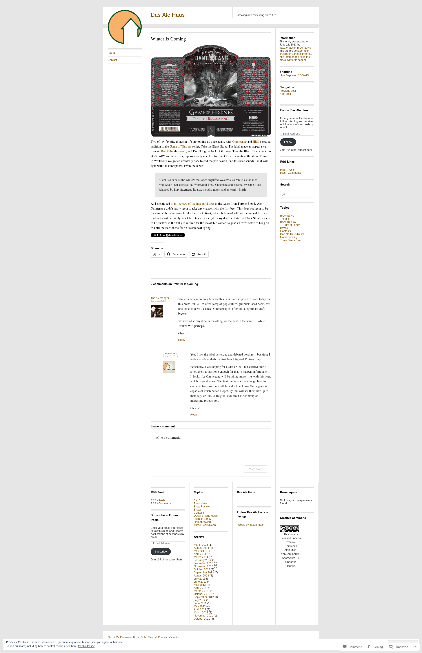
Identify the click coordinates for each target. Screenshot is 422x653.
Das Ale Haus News (292, 234)
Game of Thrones (180, 146)
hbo (282, 56)
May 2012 (200, 606)
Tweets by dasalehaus (250, 524)
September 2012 (204, 597)
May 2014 (200, 551)
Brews (284, 228)
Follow (288, 142)
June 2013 (200, 581)
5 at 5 (285, 218)
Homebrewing (288, 237)
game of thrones (301, 53)
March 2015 (201, 544)
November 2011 (203, 615)
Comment (256, 469)
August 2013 (201, 575)
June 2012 (200, 603)
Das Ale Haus (168, 14)
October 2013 (202, 569)
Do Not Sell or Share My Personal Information (156, 637)
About (111, 52)
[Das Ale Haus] (125, 43)
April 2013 (200, 587)
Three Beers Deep (291, 240)
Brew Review (288, 221)
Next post (285, 93)
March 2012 (201, 612)
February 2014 (202, 560)
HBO (256, 141)
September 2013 (204, 572)
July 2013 (200, 578)
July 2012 (200, 600)
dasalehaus (170, 353)
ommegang (292, 56)
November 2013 (203, 566)
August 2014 (201, 547)
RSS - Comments (290, 172)
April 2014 (200, 554)
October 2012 (202, 594)
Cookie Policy (86, 646)
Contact (112, 60)
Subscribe (161, 551)
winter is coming (297, 60)
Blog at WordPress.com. (120, 637)
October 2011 (202, 618)
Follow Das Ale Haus (294, 110)
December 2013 (203, 563)
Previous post (288, 90)
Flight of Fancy (291, 224)
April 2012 (200, 609)
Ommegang (239, 141)
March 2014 (201, 557)
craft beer (285, 53)
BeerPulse (167, 151)
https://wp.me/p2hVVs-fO (294, 75)
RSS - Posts (287, 169)
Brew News (304, 47)
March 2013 (201, 591)
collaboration (301, 50)
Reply (181, 339)
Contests (285, 231)
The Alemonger (160, 298)
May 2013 (200, 584)
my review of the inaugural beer (194, 203)
